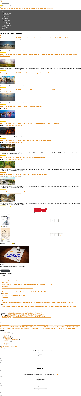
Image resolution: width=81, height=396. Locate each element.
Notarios (65, 326)
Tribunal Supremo (69, 328)
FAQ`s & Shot (4, 26)
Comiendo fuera (6, 22)
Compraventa (46, 325)
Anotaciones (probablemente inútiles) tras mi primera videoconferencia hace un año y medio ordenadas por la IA (32, 317)
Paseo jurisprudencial (16, 39)
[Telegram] (1, 1)
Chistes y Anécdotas (6, 14)
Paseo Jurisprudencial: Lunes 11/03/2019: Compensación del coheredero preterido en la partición (26, 140)
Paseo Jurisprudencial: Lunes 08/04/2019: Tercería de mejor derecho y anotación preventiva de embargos (28, 73)
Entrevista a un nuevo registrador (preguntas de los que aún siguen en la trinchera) (23, 318)
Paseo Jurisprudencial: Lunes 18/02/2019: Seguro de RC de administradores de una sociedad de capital (28, 191)
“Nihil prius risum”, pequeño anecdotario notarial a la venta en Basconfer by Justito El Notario (25, 311)
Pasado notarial (6, 15)
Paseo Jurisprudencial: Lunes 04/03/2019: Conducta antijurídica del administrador (22, 157)
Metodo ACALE (30, 326)
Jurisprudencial (11, 326)
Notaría (68, 326)
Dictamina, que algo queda (7, 25)
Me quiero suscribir (5, 270)
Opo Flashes (5, 24)
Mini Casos (43, 326)
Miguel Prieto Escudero (37, 326)
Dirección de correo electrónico (5, 268)
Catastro (28, 325)
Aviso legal (2, 348)
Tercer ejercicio (40, 328)
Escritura (66, 325)
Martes (25, 326)
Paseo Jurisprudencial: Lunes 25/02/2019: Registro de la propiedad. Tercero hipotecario (23, 174)
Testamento (47, 328)
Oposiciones (2, 328)
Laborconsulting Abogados (6, 316)
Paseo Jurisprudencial (18, 328)
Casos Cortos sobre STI (7, 27)
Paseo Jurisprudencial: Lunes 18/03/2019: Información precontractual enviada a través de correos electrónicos (30, 123)
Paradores (6, 342)
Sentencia (32, 328)
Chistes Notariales (40, 325)
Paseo (12, 328)
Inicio (3, 11)
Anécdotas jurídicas (5, 325)
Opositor (10, 328)
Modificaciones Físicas (49, 326)
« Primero (6, 206)
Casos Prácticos (24, 325)
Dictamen (50, 325)
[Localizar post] (1, 0)
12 (11, 206)
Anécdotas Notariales (14, 325)
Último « (15, 206)
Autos (20, 325)
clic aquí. (56, 374)
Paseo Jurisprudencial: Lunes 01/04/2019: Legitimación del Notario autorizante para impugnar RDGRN (28, 89)
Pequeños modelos (6, 17)
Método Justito (56, 326)
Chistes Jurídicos (33, 325)
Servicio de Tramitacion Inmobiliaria (12, 339)
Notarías (72, 326)
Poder (22, 328)
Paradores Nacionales (7, 20)
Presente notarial (6, 16)
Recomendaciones (26, 328)
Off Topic (3, 28)
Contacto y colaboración (5, 3)
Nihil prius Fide (9, 39)
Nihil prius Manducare (5, 18)
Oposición (7, 328)
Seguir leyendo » (3, 52)
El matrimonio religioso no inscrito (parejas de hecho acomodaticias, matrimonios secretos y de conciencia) (27, 314)
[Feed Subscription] (0, 35)
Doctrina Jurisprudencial (7, 13)
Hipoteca (1, 326)
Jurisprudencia (5, 326)
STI (35, 328)
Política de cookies (8, 348)
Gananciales (75, 325)
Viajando (5, 19)
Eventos (5, 334)
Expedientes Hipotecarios (70, 325)
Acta (1, 325)
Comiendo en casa (6, 21)
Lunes (22, 326)
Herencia (78, 325)
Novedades (77, 326)
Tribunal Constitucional (57, 328)
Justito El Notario (5, 311)
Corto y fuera (8, 23)
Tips (49, 328)
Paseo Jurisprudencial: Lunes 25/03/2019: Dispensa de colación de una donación (21, 106)
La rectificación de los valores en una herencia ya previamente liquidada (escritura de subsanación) (26, 312)
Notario (62, 326)
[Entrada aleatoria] (0, 30)
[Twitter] (0, 1)
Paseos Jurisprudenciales (7, 12)
